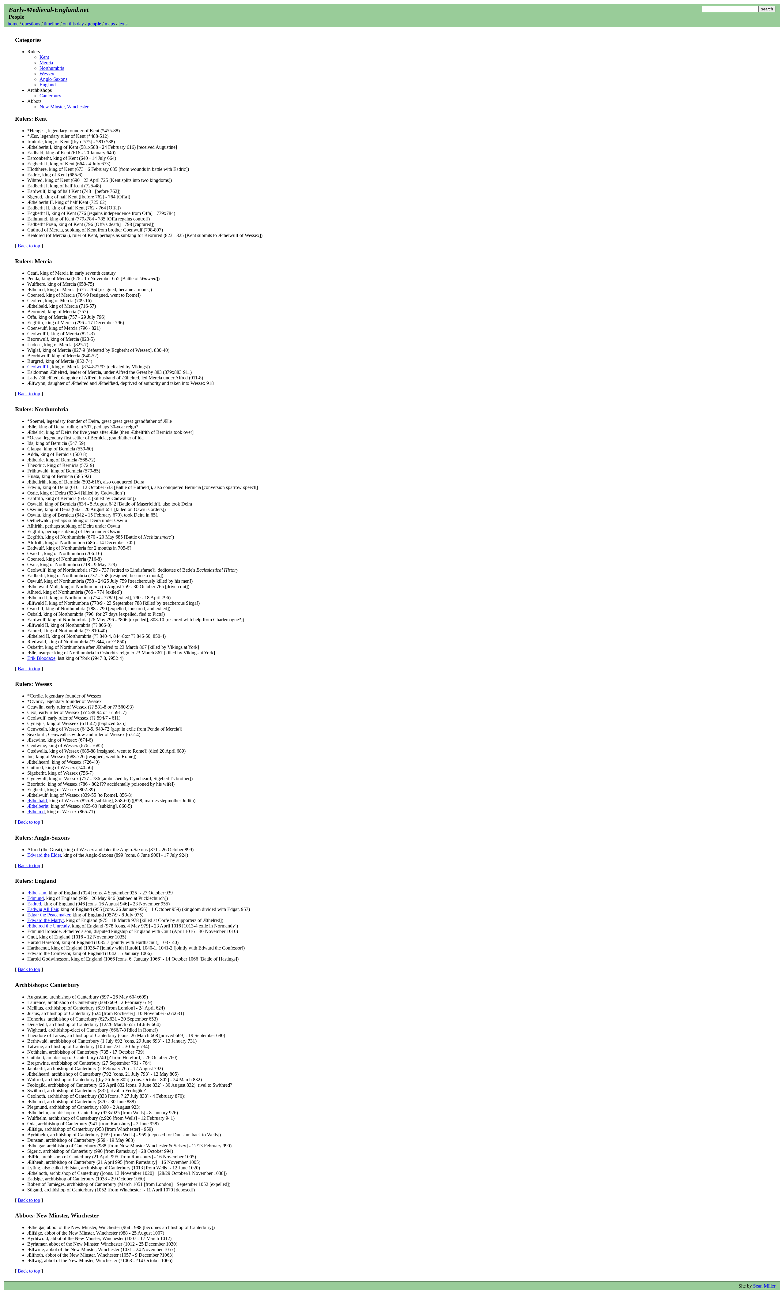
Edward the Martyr (45, 920)
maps (110, 23)
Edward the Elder (44, 855)
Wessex (47, 73)
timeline (51, 23)
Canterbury (50, 95)
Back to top (29, 245)
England (48, 84)
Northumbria (52, 68)
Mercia (46, 62)
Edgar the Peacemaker (48, 914)
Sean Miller (764, 1285)
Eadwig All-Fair (42, 909)
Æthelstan (36, 892)
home (13, 23)
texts (123, 23)
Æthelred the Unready (48, 925)
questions (31, 23)
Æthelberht (37, 806)
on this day (73, 23)
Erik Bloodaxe (41, 658)
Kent (44, 57)
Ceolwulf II (38, 366)
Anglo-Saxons (53, 79)
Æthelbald (37, 800)
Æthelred (36, 811)
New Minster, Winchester (64, 106)
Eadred (34, 903)
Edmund (35, 898)
